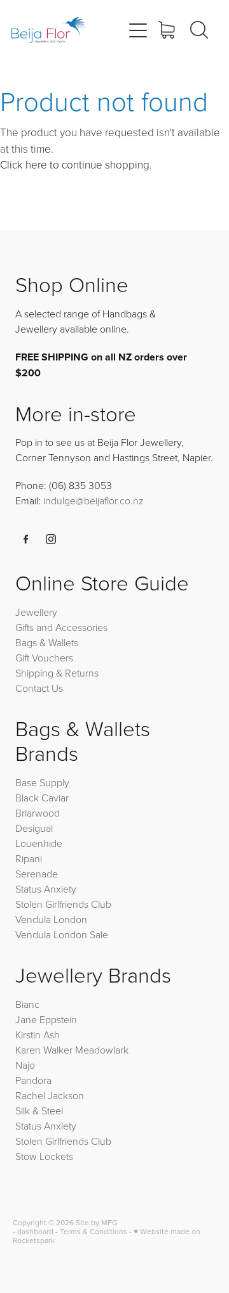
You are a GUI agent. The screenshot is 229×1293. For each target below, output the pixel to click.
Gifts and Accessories (61, 627)
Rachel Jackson (49, 1095)
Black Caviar (42, 798)
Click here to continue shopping (74, 164)
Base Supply (42, 782)
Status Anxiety (45, 889)
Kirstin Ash (37, 1034)
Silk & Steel (39, 1111)
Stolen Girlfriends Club (63, 904)
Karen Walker (44, 1050)
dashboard (35, 1231)
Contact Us (39, 688)
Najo (25, 1065)
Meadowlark (101, 1050)
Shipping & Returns (57, 673)
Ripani (28, 858)
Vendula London (51, 919)
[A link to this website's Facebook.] (26, 539)
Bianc (28, 1004)
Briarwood (37, 813)
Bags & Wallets (46, 642)
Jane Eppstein (47, 1019)
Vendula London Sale (61, 934)
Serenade (36, 874)
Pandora (33, 1080)
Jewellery (36, 612)
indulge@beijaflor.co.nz (93, 500)
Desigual (34, 828)
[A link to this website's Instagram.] (51, 539)
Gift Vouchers (44, 658)
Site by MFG (97, 1222)
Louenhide (38, 843)
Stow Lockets (44, 1156)
